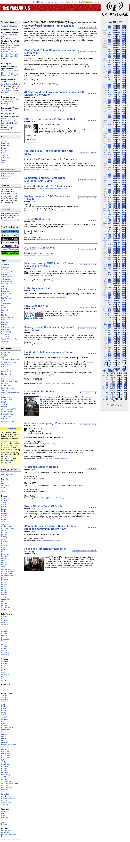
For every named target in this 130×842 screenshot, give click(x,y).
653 (118, 133)
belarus (4, 509)
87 (107, 375)
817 (123, 62)
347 (123, 264)
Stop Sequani (6, 404)
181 (105, 337)
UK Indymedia (24, 6)
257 (123, 302)
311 (105, 281)
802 (123, 69)
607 (123, 152)
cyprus (3, 524)
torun (3, 601)
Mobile (40, 2)
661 (105, 131)
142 (123, 352)
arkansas (4, 697)
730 (109, 101)
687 (123, 118)
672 (123, 124)
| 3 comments (87, 51)
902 (123, 26)
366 (105, 257)
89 (125, 373)
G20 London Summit (8, 379)
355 (109, 262)
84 (118, 375)
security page (6, 463)
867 (123, 41)
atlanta (3, 702)
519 (114, 191)
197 (123, 328)
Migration (62, 133)
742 (123, 94)
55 (121, 384)
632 (123, 142)
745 (109, 94)
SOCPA (4, 419)
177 (123, 337)
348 (118, 264)
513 (118, 193)
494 (114, 202)
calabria (4, 520)
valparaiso (5, 652)
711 (105, 110)
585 (109, 163)
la (2, 732)
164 (114, 343)
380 (109, 251)
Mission (55, 2)
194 (114, 330)
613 (118, 150)
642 (123, 137)
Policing (4, 324)
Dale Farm (5, 367)
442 (123, 223)
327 (123, 272)
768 (118, 84)
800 (109, 71)
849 (114, 49)
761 (105, 88)
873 (118, 39)
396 (105, 245)
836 (105, 56)
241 (105, 311)
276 (105, 296)
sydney (4, 680)
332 (123, 270)
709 (114, 110)
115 (109, 365)
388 (118, 247)
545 (109, 180)
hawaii (3, 723)
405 (109, 240)
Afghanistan (5, 267)
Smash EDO (6, 416)
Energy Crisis (6, 293)
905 (109, 26)
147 (123, 350)
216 (105, 322)
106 (105, 369)
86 (111, 375)
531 (105, 187)
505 (109, 197)
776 (105, 82)
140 (109, 354)
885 (109, 34)
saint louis (5, 777)
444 (114, 223)
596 (105, 159)
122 (123, 360)
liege (3, 547)
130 (109, 358)
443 (118, 223)
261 (105, 302)
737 (123, 97)
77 (118, 377)
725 (109, 103)
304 (114, 283)
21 (118, 395)
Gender (4, 301)
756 (105, 90)
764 (114, 86)
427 (123, 229)
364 (114, 257)
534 (114, 184)
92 (114, 373)
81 (103, 377)
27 (121, 392)
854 (114, 47)
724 (114, 103)
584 (114, 163)
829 (114, 58)
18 (103, 397)
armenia (4, 500)
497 (123, 200)
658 (118, 131)
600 (109, 157)
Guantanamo (6, 386)
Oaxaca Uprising (42, 239)
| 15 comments (86, 27)
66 (107, 382)
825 (109, 60)
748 (118, 92)
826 (105, 60)
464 (114, 215)
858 (118, 45)
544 (114, 180)
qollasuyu (4, 642)
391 (105, 247)
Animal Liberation (7, 272)
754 (114, 90)
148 (118, 350)
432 (123, 227)
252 (123, 305)
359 (114, 260)
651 (105, 135)
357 (123, 260)
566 (105, 172)
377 (123, 251)
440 (109, 225)
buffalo (3, 710)
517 (123, 191)
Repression (45, 84)
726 (105, 103)
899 (114, 28)
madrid (3, 558)
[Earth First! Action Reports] (10, 254)
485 (109, 206)
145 (109, 352)
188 (118, 332)
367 (123, 255)
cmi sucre (5, 629)
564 (114, 172)
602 (123, 155)
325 (109, 274)
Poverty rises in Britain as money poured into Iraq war (49, 328)
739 (114, 97)
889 (114, 32)
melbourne (5, 674)
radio (3, 483)
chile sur (4, 625)
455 (109, 219)
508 (118, 195)
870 (109, 41)
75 (125, 377)
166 (105, 343)
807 (123, 67)
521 (105, 191)
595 (109, 159)
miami (3, 738)
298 (118, 285)
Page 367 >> (120, 405)
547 (123, 178)
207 (123, 324)
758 (118, 88)
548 (118, 178)
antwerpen (5, 498)
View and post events (9, 26)
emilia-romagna (6, 526)
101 (104, 371)
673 (118, 124)
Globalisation (63, 407)
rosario (3, 644)
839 (114, 54)
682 (123, 120)
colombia (4, 631)
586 (105, 163)
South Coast (66, 383)
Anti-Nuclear (5, 274)
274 (114, 296)
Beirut (3, 813)
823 (118, 60)
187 (123, 332)
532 (123, 184)
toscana (4, 603)
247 (123, 307)
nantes (3, 565)
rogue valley (5, 775)
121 (105, 362)
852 (123, 47)
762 (123, 86)
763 (118, 86)
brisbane (4, 663)
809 (114, 67)
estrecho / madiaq (7, 528)
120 (109, 362)
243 (118, 309)
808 (118, 67)
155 (109, 347)
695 (109, 116)
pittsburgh (5, 766)
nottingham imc (7, 573)
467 (123, 212)
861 (105, 45)
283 (118, 292)
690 (109, 118)
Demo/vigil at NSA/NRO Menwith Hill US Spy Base (10, 73)
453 (118, 219)
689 (114, 118)
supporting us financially (10, 220)
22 (114, 395)
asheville (4, 700)
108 (118, 367)
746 (105, 94)
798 (118, 71)
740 (109, 97)
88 (103, 375)
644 (114, 137)
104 (114, 369)
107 (123, 367)
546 (105, 180)
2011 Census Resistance (10, 360)
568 (118, 170)
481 (105, 208)
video (3, 488)
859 (114, 45)
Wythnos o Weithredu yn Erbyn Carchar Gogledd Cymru (10, 56)
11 (103, 399)
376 (105, 253)
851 (105, 49)
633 (118, 142)
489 (114, 204)
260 (109, 302)
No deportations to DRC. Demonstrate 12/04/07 (47, 197)
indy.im (3, 194)
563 (118, 172)
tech (2, 837)
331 (105, 272)
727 (123, 101)
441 (105, 225)
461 (105, 217)
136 (105, 356)
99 (113, 371)
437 (123, 225)
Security (89, 2)
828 (118, 58)
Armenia (4, 811)
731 (105, 101)
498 (118, 200)
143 (118, 352)
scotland (4, 595)
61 (125, 382)
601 (105, 157)
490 (109, 204)
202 (123, 326)
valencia (4, 610)
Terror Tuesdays (7, 90)
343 (118, 266)
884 (114, 34)
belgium (4, 511)
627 (123, 144)
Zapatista (69, 239)
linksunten (5, 554)
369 (114, 255)
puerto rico (5, 640)
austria (3, 505)
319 (114, 277)
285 (109, 292)
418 (118, 234)
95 (103, 373)
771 (105, 84)
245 (109, 309)
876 (105, 39)
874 (114, 39)
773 (118, 82)
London (63, 41)
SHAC (3, 402)
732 (123, 99)
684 (114, 120)
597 (123, 157)
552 (123, 176)
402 (123, 240)
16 (111, 397)
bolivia (3, 618)
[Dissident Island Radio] (10, 236)
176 (105, 339)
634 (114, 142)
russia (3, 590)
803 (118, 69)
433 (118, 227)
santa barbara (6, 785)
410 (109, 238)
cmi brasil (4, 627)
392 (123, 245)
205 (109, 326)
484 (114, 206)
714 (114, 107)
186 (105, 335)
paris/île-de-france (7, 575)
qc (2, 678)
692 (123, 116)
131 (105, 358)
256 (105, 305)
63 (118, 382)
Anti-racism (55, 133)
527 (123, 187)
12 (125, 397)
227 (123, 315)
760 (109, 88)
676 (105, 124)
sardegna (4, 592)
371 (105, 255)
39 (103, 390)
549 (114, 178)
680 (109, 122)
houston (4, 725)
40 (125, 388)
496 (105, 202)
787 (123, 75)
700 (109, 114)
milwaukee (5, 742)
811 (105, 67)
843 (118, 52)
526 (105, 189)
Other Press (5, 320)
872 (123, 39)
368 (118, 255)
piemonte (4, 580)
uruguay (4, 650)
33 (125, 390)
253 (118, 305)
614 (114, 150)
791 (105, 75)
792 (123, 73)
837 (123, 54)
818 (118, 62)
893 (118, 30)
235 (109, 313)
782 (123, 77)
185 (109, 335)
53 (103, 386)
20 (121, 395)
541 (105, 182)
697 (123, 114)
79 (111, 377)
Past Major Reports (8, 421)
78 (114, 377)
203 (118, 326)
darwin (3, 668)
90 (121, 373)
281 (105, 294)
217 (123, 319)
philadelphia (5, 764)
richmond (4, 770)
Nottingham (5, 176)
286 (105, 292)
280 (109, 294)
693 (118, 116)
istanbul (4, 541)
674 (114, 124)
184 (114, 335)
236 (105, 313)
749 (114, 92)
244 (114, 309)
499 (114, 200)
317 (123, 277)
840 (109, 54)
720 (109, 105)
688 (118, 118)
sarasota (4, 790)
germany (4, 533)
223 (118, 317)
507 (123, 195)
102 (123, 369)
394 (114, 245)
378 (118, 251)
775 (109, 82)
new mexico (5, 751)
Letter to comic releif (37, 288)
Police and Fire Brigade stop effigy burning (45, 550)
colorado (4, 717)
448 (118, 221)
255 (109, 305)
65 (111, 382)
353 (118, 262)
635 (109, 142)
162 (123, 343)
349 (114, 264)
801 (105, 71)
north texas (5, 758)
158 (118, 345)
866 (105, 43)
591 (105, 161)
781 (105, 79)
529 (114, 187)
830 (109, 58)
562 (123, 172)
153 (118, 347)
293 (118, 287)
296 (105, 287)
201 (105, 328)
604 (114, 155)
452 (123, 219)
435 (109, 227)
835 (109, 56)
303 (118, 283)
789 (114, 75)
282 (123, 292)
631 (105, 144)
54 (125, 384)
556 (105, 176)
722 (123, 103)
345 (109, 266)
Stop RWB (5, 407)
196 (105, 330)
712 (123, 107)
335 (109, 270)
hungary (4, 537)
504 (114, 197)
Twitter (12, 194)
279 (114, 294)
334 (114, 270)
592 (123, 159)
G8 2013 (4, 355)
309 (114, 281)
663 (118, 129)
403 (118, 240)
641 (105, 139)
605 (109, 155)
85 (114, 375)
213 (118, 322)
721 (105, 105)
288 (118, 290)
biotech (4, 824)
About (68, 2)
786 (105, 77)
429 (114, 229)
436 (105, 227)
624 (114, 146)
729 (114, 101)
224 (114, 317)
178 (118, 337)
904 (114, 26)
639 (114, 139)
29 (114, 392)
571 (105, 170)
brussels (4, 515)
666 (105, 129)
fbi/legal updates (7, 830)
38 (107, 390)
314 (114, 279)
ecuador (4, 633)
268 (118, 298)
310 (109, 281)
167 (123, 341)
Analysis (39, 41)
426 (105, 232)
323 (118, 274)
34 (121, 390)
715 (109, 107)
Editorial (47, 2)
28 (118, 392)
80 (107, 377)
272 (123, 296)
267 (123, 298)
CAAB (15, 75)
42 (118, 388)
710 (109, 110)
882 (123, 34)
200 (109, 328)
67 (103, 382)
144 (114, 352)
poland (3, 582)
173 (118, 339)
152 (123, 347)
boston (3, 708)
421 (105, 234)
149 (114, 350)
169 (114, 341)
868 (118, 41)
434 (114, 227)
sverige (4, 597)
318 (118, 277)
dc (2, 721)
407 (123, 238)
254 (114, 305)
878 (118, 37)
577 (123, 165)
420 (109, 234)
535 (109, 184)
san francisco (6, 781)
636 (105, 142)
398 (118, 242)
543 (118, 180)
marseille (4, 562)
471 (105, 212)
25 (103, 395)
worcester (4, 805)
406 (105, 240)
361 (105, 260)
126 (105, 360)
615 (109, 150)
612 (123, 150)
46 (103, 388)
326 (105, 274)
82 (125, 375)
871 (105, 41)
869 (114, 41)
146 (105, 352)
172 (123, 339)
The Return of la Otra (37, 219)
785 (109, 77)
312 (123, 279)
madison (4, 734)
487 (123, 204)
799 (114, 71)
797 (123, 71)
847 (123, 49)
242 (123, 309)
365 (109, 257)
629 (114, 144)
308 (118, 281)
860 (109, 45)
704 (114, 112)
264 (114, 300)
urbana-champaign (8, 798)
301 (105, 285)
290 (109, 290)
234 (114, 313)
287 (123, 290)
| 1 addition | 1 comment (83, 550)
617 (123, 148)
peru (2, 638)
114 (114, 365)
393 (118, 245)
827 (123, 58)
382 (123, 249)
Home (34, 2)
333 (118, 270)
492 (123, 202)
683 (118, 120)
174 (114, 339)
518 (118, 191)
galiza (3, 530)
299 (114, 285)
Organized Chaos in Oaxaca (41, 466)
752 (123, 90)
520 (109, 191)
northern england (7, 571)
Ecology (55, 407)
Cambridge (5, 146)
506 (105, 197)
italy (2, 543)
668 (118, 127)
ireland (3, 539)
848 (118, 49)
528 (118, 187)
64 (114, 382)
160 (109, 345)
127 (123, 358)
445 (109, 223)
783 (118, 77)
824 (114, 60)
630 (109, 144)
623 (118, 146)
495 (109, 202)
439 (114, 225)
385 (109, 249)
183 (118, 335)
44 (111, 388)
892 (123, 30)
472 (123, 210)
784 (114, 77)
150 (109, 350)
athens (3, 502)
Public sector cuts (8, 327)
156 (105, 347)
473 (118, 210)
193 (118, 330)
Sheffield (79, 133)
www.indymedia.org (8, 475)
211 (105, 324)
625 (109, 146)
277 (123, 294)
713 (118, 107)
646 (105, 137)
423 (118, 232)
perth (3, 676)
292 (123, 287)
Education (5, 291)
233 (118, 313)
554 (114, 176)
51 (111, 386)
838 (118, 54)
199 (114, 328)
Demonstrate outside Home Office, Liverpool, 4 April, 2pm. (45, 179)
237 (123, 311)
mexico (4, 635)
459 (114, 217)
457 (123, 217)
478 (118, 208)
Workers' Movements (61, 458)
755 (109, 90)
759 (114, 88)
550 (109, 178)
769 (114, 84)
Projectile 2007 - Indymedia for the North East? (49, 152)
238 (118, 311)
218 (118, 319)
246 (105, 309)
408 (118, 238)
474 (114, 210)
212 (123, 322)
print (2, 481)
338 (118, 268)
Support (96, 2)
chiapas (4, 620)
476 (105, 210)
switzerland (5, 599)
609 (114, 152)
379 (114, 251)
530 (109, 187)
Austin (3, 704)
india (3, 687)
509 (114, 195)
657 (123, 131)
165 (109, 343)
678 (118, 122)
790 (109, 75)
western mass (6, 803)
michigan (4, 740)
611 (105, 152)
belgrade (4, 513)
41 (121, 388)
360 (109, 260)
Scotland (4, 178)
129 (114, 358)
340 (109, 268)
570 (109, 170)
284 (114, 292)
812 (123, 65)
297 (123, 285)
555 (109, 176)
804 (114, 69)
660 (109, 131)
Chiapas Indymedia (7, 129)
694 (114, 116)
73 (107, 380)
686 (105, 120)
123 (118, 360)
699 (114, 114)
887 (123, 32)
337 (123, 268)
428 (118, 229)
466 (105, 215)
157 (123, 345)
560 (109, 174)
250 (109, 307)
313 (118, 279)
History (3, 308)
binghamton (5, 706)
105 (109, 369)
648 (118, 135)
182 (123, 335)
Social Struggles (55, 41)
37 (111, 390)
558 (118, 174)
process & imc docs (8, 835)
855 (109, 47)
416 (105, 236)
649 (114, 135)
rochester (4, 773)
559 (114, 174)
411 (105, 238)
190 (109, 332)
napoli (3, 567)
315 (109, 279)
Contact (74, 2)
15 (114, 397)
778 (118, 79)
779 (114, 79)
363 (118, 257)
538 (118, 182)
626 (105, 146)
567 (123, 170)
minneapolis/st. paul (8, 745)
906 (105, 26)
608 (118, 152)
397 (123, 242)
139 (114, 354)
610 (109, 152)
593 (118, 159)
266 (105, 300)
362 (123, 257)
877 (123, 37)
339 (114, 268)
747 (123, 92)
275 (109, 296)
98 (117, 371)
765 (109, 86)
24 (107, 395)
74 (103, 380)
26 (125, 392)
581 (105, 165)
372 (123, 253)
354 (114, 262)
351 (105, 264)
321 (105, 277)
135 (109, 356)
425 (109, 232)
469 (114, 212)
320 (109, 277)
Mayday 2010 (6, 374)
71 (114, 380)
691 (105, 118)
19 (125, 395)
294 (114, 287)
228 (118, 315)
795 (109, 73)
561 (105, 174)
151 (105, 350)
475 (109, 210)
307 (123, 281)
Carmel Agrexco (7, 397)
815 (109, 65)
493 (118, 202)
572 (123, 167)
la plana (4, 545)
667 (123, 127)
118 (118, 362)
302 (123, 283)
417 (123, 234)
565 (109, 172)
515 (109, 193)
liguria (3, 550)
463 (118, 215)
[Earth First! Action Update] (10, 251)
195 (109, 330)
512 (123, 193)
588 (118, 161)
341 (105, 268)
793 (118, 73)
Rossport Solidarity (8, 414)
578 (118, 165)
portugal (4, 584)
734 (114, 99)
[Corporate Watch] (10, 240)
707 (123, 110)
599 (114, 157)
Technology (5, 334)
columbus (4, 719)
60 (103, 384)
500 (109, 200)
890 (109, 32)
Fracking (4, 296)
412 (123, 236)
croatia (3, 522)
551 (105, 178)
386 (105, 249)
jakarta (3, 670)
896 (105, 30)
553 (118, 176)
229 (114, 315)
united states (6, 796)
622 (123, 146)
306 (105, 283)
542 (123, 180)
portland (4, 768)
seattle (3, 792)
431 (105, 229)
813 (118, 65)
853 (118, 47)
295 (109, 287)
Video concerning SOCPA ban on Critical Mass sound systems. (49, 264)
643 (118, 137)
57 (114, 384)
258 (118, 302)
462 (123, 215)
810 (109, 67)
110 (109, 367)
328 (118, 272)
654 (114, 133)
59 (107, 384)
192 (123, 330)
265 (109, 300)
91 (118, 373)
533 (118, 184)
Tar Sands (5, 376)
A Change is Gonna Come (39, 247)
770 (109, 84)
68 (125, 380)
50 (114, 386)
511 (105, 195)
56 (118, 384)
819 (114, 62)
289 (114, 290)
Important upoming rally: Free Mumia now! (50, 423)
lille (2, 552)
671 (105, 127)
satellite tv (5, 485)
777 (123, 79)
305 (109, 283)
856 (105, 47)
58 (111, 384)
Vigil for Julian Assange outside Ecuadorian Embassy (10, 101)
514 (114, 193)
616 (105, 150)
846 (105, 52)
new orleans (5, 753)
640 (109, 139)
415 (109, 236)
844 (114, 52)
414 (114, 236)
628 (118, 144)
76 (121, 377)
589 (114, 161)
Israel (3, 815)
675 (109, 124)
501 (105, 200)
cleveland (4, 715)
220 (109, 319)
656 (105, 133)
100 (109, 371)
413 (118, 236)
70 (118, 380)
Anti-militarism (6, 277)
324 (114, 274)
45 (107, 388)
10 (107, 399)
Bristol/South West (8, 173)
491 (105, 204)
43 (114, 388)
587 (123, 161)
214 (114, 322)
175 (109, 339)
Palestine (40, 383)
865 (109, 43)
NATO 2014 (5, 352)
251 (105, 307)
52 (107, 386)
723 (118, 103)
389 (114, 247)
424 (114, 232)
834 (114, 56)
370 (109, 255)
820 (109, 62)
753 (118, 90)
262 (123, 300)
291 (105, 290)
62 (121, 382)
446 (105, 223)
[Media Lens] (10, 243)
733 (118, 99)
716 (105, 107)
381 (105, 251)
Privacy (61, 2)
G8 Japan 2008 (6, 400)
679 (114, 122)
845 (109, 52)
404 (114, 240)
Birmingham (65, 210)
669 (114, 127)
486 (105, 206)
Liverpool (64, 188)
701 (105, 114)
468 (118, 212)
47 (125, 386)
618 (118, 148)
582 (123, 163)
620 (109, 148)
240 (109, 311)
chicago (4, 713)
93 (111, 373)
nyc (2, 760)
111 (105, 367)
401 (105, 242)
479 (114, 208)
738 (118, 97)
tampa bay (5, 794)
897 (123, 28)
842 (123, 52)
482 (123, 206)
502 (123, 197)
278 (118, 294)
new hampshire (6, 747)
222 (123, 317)
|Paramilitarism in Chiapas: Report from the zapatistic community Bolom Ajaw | (50, 527)
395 (109, 245)
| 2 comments (87, 179)
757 (123, 88)
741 (105, 97)
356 (105, 262)
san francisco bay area (9, 783)
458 (118, 217)
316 (105, 279)
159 (114, 345)
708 (118, 110)
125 (109, 360)
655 (109, 133)
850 (109, 49)
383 (118, 249)
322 (123, 274)
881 (105, 37)
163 (118, 343)
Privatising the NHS (36, 306)
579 (114, 165)
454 (114, 219)
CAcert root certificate (6, 457)
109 (114, 367)
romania (4, 588)
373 (118, 253)
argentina (4, 616)
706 (105, 112)
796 (105, 73)
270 (109, 298)
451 (105, 221)
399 (114, 242)
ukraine (4, 605)
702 (123, 112)
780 (109, 79)
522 (123, 189)
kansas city (5, 730)
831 (105, 58)
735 (109, 99)
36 (114, 390)
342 (123, 266)
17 (107, 397)
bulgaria (4, 517)
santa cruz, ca (6, 788)
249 (114, 307)
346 (105, 266)
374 (114, 253)
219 (114, 319)
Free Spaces (6, 298)
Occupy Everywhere (8, 362)
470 (109, 212)
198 (118, 328)
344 (114, 266)
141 (105, 354)
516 (105, 193)
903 (118, 26)
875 (109, 39)
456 (105, 219)
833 (118, 56)
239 (114, 311)
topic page (8, 110)
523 (118, 189)
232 (123, 313)
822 (123, 60)
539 (114, 182)
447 (123, 221)
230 (109, 315)
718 (118, 105)
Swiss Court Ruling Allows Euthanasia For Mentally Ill (50, 51)
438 (118, 225)
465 (109, 215)
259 (114, 302)
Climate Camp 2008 (8, 409)
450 (109, 221)
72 (111, 380)
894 (114, 30)
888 (118, 32)
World (62, 84)
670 (109, 127)
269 (114, 298)
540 (109, 182)
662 (123, 129)
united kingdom (6, 607)
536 (105, 184)
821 (105, 62)
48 (121, 386)
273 (118, 296)
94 (107, 373)
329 (114, 272)
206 (105, 326)
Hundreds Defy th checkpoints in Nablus (48, 352)
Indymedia (46, 41)
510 (109, 195)
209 (114, 324)
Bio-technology (6, 281)
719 (114, 105)
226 (105, 317)
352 (123, 262)
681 (105, 122)
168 (118, 341)
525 (109, 189)
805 (109, 69)
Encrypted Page (10, 428)
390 (109, 247)
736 (105, 99)
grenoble (4, 535)
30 (111, 392)
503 (118, 197)
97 (120, 371)
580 (109, 165)
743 (118, 94)
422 (123, 232)
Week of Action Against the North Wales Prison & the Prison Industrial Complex (10, 47)
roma (3, 586)
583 (118, 163)
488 (118, 204)
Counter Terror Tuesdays (8, 83)
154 (114, 347)
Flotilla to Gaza (6, 372)
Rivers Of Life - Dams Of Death (43, 506)
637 (123, 139)
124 (114, 360)
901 (105, 28)
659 (114, 131)
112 (123, 365)
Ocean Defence (7, 317)
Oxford (3, 153)
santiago (4, 646)
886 (105, 34)
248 (118, 307)
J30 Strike (5, 369)
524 (114, 189)
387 (123, 247)
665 (109, 129)
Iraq (2, 313)
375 (109, 253)
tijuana (3, 648)
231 (105, 315)
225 (109, 317)
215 (109, 322)
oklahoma (4, 762)
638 (118, 139)
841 (105, 54)
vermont (4, 800)
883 (118, 34)
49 (118, 386)
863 (118, 43)
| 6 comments (87, 197)
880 (109, 37)
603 (118, 155)
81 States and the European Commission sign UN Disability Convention (54, 93)
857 (123, 45)
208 (118, 324)
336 (105, 270)
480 (109, 208)
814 (114, 65)
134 (114, 356)
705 (109, 112)
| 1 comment (87, 152)
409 (114, 238)
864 (114, 43)
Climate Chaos (41, 518)
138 (118, 354)
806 (105, 69)
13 (121, 397)
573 (118, 167)
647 (123, 135)
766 (105, 86)
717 (123, 105)
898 (118, 28)
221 (105, 319)
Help (80, 2)
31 (107, 392)
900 (109, 28)
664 (114, 129)
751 (105, 92)
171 (105, 341)
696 (105, 116)
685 (109, 120)
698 (118, 114)
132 (123, 356)
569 (114, 170)
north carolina (6, 755)
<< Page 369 (109, 405)
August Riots (6, 364)
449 (114, 221)
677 (123, 122)
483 (118, 206)
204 (114, 326)
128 (118, 358)
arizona (4, 695)
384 (114, 249)
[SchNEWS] (10, 233)
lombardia (4, 556)
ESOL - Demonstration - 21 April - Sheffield (50, 119)
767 (123, 84)
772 (123, 82)
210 (109, 324)
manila (3, 672)
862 (123, 43)
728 (118, 101)
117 (123, 362)
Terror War (59, 297)
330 (109, 272)
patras (3, 578)
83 (121, 375)
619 (114, 148)
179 (114, 337)
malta (3, 560)
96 (124, 371)
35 (118, 390)
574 (114, 167)
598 (118, 157)
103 (118, 369)
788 (118, 75)
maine (3, 736)
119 (114, 362)
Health (39, 84)
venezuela (5, 655)
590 (109, 161)
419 (114, 234)
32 (103, 392)
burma (3, 665)
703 (118, 112)
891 (105, 32)
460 (109, 217)
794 (114, 73)
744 (114, 94)
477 (123, 208)
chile (3, 623)
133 (118, 356)
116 (105, 365)
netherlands (5, 569)
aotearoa (4, 661)
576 (105, 167)
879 (114, 37)
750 (109, 92)
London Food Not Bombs (39, 391)
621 (105, 148)
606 (105, 155)
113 (118, 365)
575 (109, 167)
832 (123, 56)
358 (118, 260)
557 (123, 174)
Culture (39, 110)
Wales (3, 160)
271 (105, 298)
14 (118, 397)
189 (114, 332)
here (6, 92)
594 (114, 159)
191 (105, 332)
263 (118, 300)
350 (109, 264)
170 (109, 341)
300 (109, 285)
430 (109, 229)
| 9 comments (87, 249)
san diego (4, 779)
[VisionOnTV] (10, 247)
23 (111, 395)
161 (105, 345)
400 (109, 242)
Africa (3, 492)
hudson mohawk (7, 728)
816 (105, 65)
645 (109, 137)
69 (121, 380)
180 (109, 337)
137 (123, 354)
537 (123, 182)
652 (123, 133)
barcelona (4, 507)
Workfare (4, 357)
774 (114, 82)
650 (109, 135)
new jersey (5, 749)
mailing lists (5, 833)
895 (109, 30)
